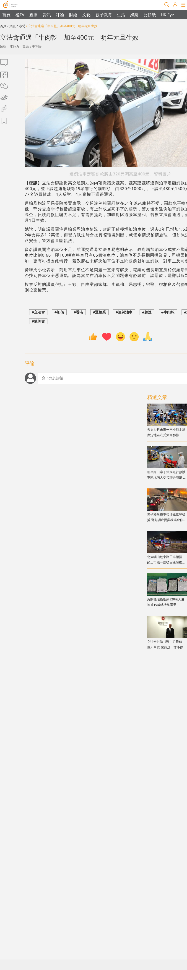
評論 (60, 14)
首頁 (6, 14)
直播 (33, 14)
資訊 (47, 14)
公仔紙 (149, 14)
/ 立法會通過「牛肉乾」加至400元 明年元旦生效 (61, 26)
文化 (86, 14)
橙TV (20, 14)
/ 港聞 (21, 26)
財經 (73, 14)
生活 (121, 14)
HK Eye (167, 14)
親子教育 (104, 14)
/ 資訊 (11, 26)
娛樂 (134, 14)
